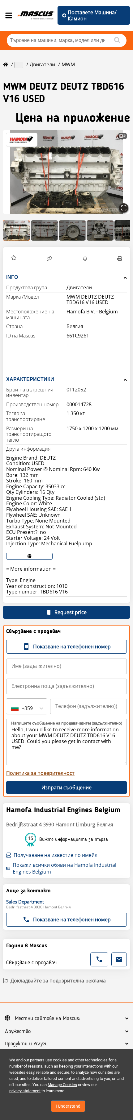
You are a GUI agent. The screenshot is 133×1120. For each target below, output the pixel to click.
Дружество (18, 1031)
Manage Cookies (62, 1084)
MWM (68, 64)
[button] (66, 172)
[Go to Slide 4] (100, 230)
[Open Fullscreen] (123, 208)
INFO (12, 277)
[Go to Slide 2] (44, 230)
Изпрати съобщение (66, 787)
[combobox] (11, 708)
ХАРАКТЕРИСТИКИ (30, 379)
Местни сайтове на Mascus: (47, 1018)
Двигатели (42, 64)
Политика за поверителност (40, 773)
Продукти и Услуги (26, 1044)
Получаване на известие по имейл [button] (55, 855)
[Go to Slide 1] (16, 230)
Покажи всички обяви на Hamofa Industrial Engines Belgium (64, 868)
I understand (68, 1106)
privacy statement (25, 1091)
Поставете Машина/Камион (92, 15)
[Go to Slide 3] (72, 230)
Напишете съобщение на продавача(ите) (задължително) (66, 723)
